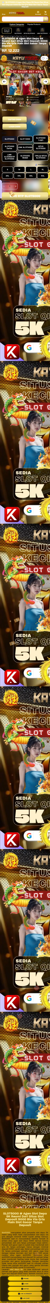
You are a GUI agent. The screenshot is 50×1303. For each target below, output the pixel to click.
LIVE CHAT (26, 1298)
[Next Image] (45, 81)
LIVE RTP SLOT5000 (25, 196)
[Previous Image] (4, 81)
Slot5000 (6, 1233)
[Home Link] (16, 12)
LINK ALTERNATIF (26, 1293)
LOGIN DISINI (14, 127)
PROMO (26, 1278)
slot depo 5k (16, 1269)
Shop (3, 14)
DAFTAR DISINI (14, 119)
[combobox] (22, 19)
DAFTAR (26, 1288)
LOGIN (26, 1283)
